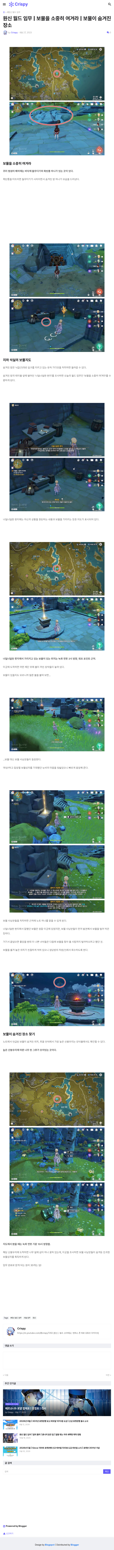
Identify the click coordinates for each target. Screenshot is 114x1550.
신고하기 (9, 1533)
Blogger (75, 1545)
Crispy (21, 1328)
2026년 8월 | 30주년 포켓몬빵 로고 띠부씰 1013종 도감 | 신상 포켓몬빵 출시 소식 (53, 1421)
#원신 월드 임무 (13, 12)
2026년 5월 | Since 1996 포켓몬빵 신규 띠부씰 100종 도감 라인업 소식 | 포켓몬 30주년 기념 (59, 1448)
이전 (107, 1375)
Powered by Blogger (16, 1526)
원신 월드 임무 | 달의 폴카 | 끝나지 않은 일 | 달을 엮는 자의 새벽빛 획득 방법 (50, 1434)
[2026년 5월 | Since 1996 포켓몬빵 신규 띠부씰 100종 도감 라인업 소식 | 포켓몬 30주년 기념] (10, 1451)
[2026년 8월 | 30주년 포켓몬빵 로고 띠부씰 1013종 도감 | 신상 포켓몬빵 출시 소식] (10, 1424)
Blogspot (50, 1545)
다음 (6, 1375)
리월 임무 (27, 1318)
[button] (4, 4)
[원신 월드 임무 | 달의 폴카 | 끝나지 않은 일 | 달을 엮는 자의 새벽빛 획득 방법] (10, 1438)
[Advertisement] (57, 214)
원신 (34, 1318)
